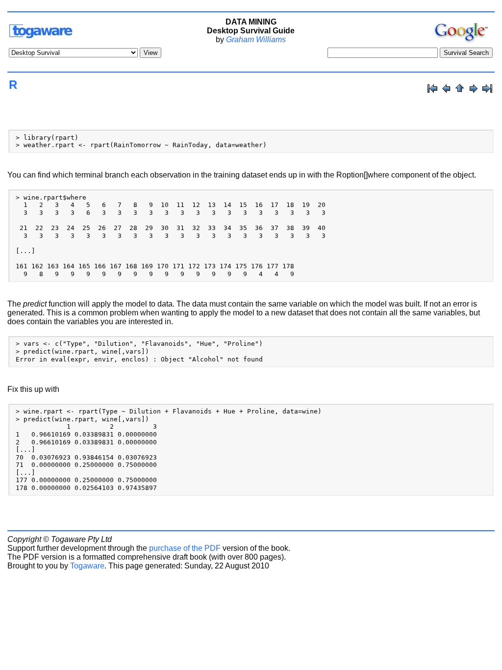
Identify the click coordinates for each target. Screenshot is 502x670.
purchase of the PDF (185, 548)
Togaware (87, 566)
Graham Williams (256, 39)
